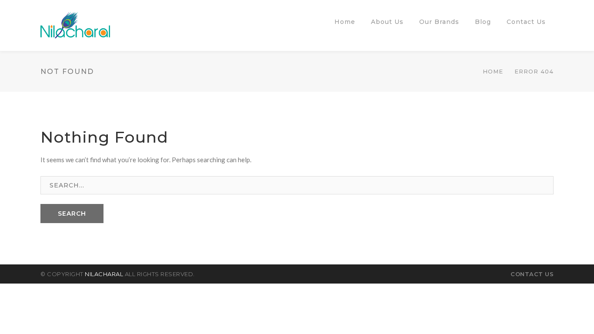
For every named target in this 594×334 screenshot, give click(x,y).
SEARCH (72, 213)
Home (493, 71)
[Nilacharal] (75, 24)
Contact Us (532, 274)
